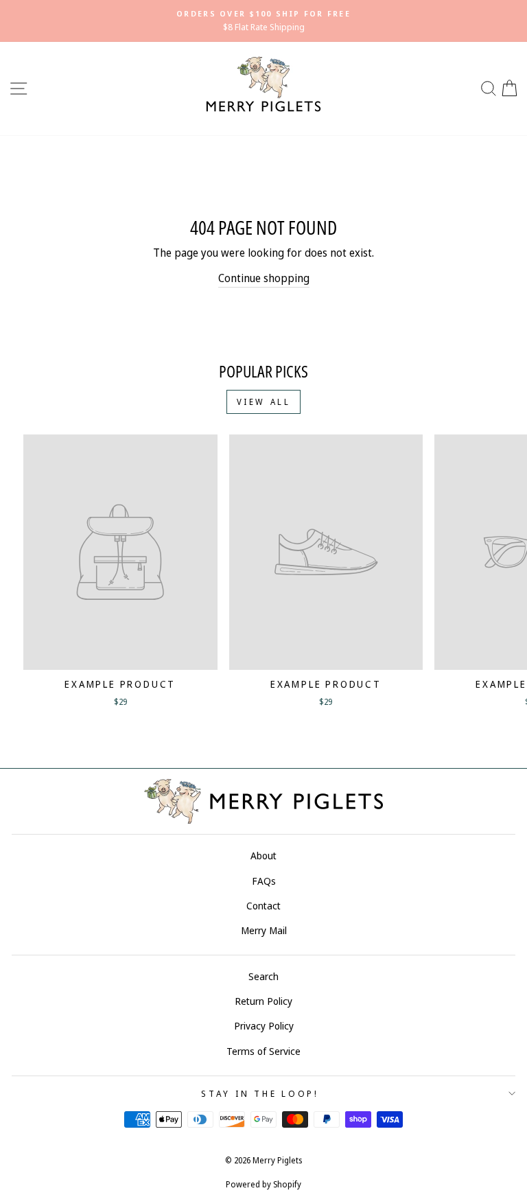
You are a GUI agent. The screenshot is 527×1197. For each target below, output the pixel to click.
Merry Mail (264, 930)
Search (263, 976)
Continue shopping (263, 278)
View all (264, 402)
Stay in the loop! (260, 1094)
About (263, 855)
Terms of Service (263, 1051)
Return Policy (263, 1001)
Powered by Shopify (263, 1184)
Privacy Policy (264, 1025)
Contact (263, 905)
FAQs (264, 880)
